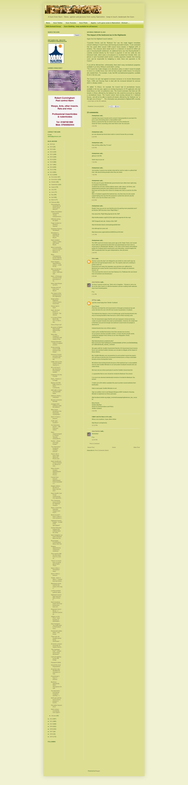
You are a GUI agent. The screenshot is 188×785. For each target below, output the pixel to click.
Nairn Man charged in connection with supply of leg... (56, 337)
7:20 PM (94, 162)
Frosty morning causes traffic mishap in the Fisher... (56, 350)
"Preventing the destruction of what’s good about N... (56, 207)
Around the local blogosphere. (56, 665)
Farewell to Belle (56, 662)
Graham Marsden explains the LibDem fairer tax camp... (56, 530)
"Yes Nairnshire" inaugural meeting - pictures (56, 449)
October (53, 182)
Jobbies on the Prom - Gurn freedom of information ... (56, 619)
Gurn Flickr (83, 23)
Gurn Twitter (57, 23)
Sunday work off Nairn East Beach (55, 289)
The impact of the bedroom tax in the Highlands (56, 295)
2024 (51, 147)
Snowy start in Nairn (55, 306)
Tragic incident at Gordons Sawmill (56, 224)
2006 (51, 734)
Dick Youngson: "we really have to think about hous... (56, 626)
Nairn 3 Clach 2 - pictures (56, 417)
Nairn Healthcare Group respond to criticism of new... (56, 464)
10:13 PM (94, 425)
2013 (51, 174)
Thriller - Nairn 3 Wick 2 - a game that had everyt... (56, 579)
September (54, 184)
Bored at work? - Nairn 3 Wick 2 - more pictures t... (56, 516)
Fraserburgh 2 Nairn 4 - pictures (55, 678)
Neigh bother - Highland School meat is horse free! (56, 301)
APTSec (94, 300)
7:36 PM (94, 174)
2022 (51, 152)
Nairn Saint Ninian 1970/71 (56, 284)
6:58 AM (94, 276)
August (53, 187)
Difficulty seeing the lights (55, 219)
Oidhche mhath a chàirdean (56, 396)
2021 (51, 154)
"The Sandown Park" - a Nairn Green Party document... (56, 652)
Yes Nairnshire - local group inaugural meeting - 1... (55, 693)
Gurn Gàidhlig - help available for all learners (80, 26)
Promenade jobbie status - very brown (56, 632)
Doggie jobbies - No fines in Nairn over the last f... (56, 488)
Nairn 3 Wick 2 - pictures (55, 574)
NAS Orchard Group (53, 26)
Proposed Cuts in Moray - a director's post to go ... (56, 612)
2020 (51, 157)
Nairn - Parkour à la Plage (56, 379)
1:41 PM (94, 234)
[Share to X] (114, 106)
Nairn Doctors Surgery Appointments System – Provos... (56, 472)
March (53, 200)
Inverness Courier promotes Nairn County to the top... (56, 357)
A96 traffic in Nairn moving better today (56, 391)
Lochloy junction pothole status (56, 591)
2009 (51, 726)
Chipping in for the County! (56, 375)
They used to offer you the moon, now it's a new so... (56, 556)
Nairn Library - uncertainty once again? (55, 711)
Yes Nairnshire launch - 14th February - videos (55, 427)
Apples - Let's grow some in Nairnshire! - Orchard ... (110, 23)
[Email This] (110, 106)
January (53, 715)
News (48, 23)
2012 (51, 719)
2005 (51, 736)
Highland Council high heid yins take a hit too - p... (56, 597)
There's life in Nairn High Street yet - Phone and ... (55, 456)
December (54, 177)
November (54, 179)
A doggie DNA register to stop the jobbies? (56, 405)
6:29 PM (94, 137)
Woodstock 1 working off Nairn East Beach (55, 235)
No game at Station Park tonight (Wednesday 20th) (56, 330)
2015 (51, 169)
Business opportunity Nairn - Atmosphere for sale (56, 685)
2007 (51, 731)
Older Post (136, 447)
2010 (51, 724)
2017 (51, 164)
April (52, 197)
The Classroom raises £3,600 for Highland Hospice (56, 503)
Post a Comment (94, 443)
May (52, 194)
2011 (51, 721)
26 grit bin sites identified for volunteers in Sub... (55, 671)
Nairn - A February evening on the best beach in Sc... (56, 278)
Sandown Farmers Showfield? (56, 229)
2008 (51, 729)
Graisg (95, 106)
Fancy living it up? (56, 324)
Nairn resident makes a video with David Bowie (56, 242)
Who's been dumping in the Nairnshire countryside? (56, 412)
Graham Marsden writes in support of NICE (56, 343)
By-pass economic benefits (56, 400)
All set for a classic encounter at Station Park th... (56, 645)
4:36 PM (94, 411)
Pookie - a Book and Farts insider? (55, 442)
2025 (51, 144)
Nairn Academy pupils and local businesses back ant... (56, 604)
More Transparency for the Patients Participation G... (56, 257)
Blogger (97, 771)
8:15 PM (94, 200)
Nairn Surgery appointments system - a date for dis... (56, 264)
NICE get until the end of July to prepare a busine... (56, 700)
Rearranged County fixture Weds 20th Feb (56, 542)
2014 (51, 172)
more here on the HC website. (97, 101)
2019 (51, 159)
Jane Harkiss (96, 282)
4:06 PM (94, 126)
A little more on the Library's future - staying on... (56, 363)
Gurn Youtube (71, 23)
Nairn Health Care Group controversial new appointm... (56, 496)
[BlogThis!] (112, 106)
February (54, 202)
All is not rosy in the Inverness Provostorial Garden (56, 370)
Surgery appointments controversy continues (56, 549)
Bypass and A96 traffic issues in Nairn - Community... (56, 385)
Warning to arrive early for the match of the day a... (56, 586)
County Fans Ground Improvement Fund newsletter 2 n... (56, 480)
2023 (51, 149)
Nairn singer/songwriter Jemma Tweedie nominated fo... (56, 435)
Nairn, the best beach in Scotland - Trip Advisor (56, 312)
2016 (51, 167)
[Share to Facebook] (116, 106)
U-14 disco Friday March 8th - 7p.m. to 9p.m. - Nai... (56, 320)
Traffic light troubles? (54, 421)
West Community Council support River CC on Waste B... (56, 250)
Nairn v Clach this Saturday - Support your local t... (56, 510)
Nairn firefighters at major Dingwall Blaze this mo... (56, 536)
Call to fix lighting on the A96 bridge (56, 658)
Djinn (93, 258)
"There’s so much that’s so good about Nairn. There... (56, 563)
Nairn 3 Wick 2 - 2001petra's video (55, 569)
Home (114, 447)
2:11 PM (94, 294)
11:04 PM (94, 440)
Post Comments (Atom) (102, 450)
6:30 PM (94, 147)
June (53, 192)
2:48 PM (94, 252)
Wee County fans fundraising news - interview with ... (56, 271)
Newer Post (90, 447)
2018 (51, 162)
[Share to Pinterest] (118, 106)
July (52, 189)
